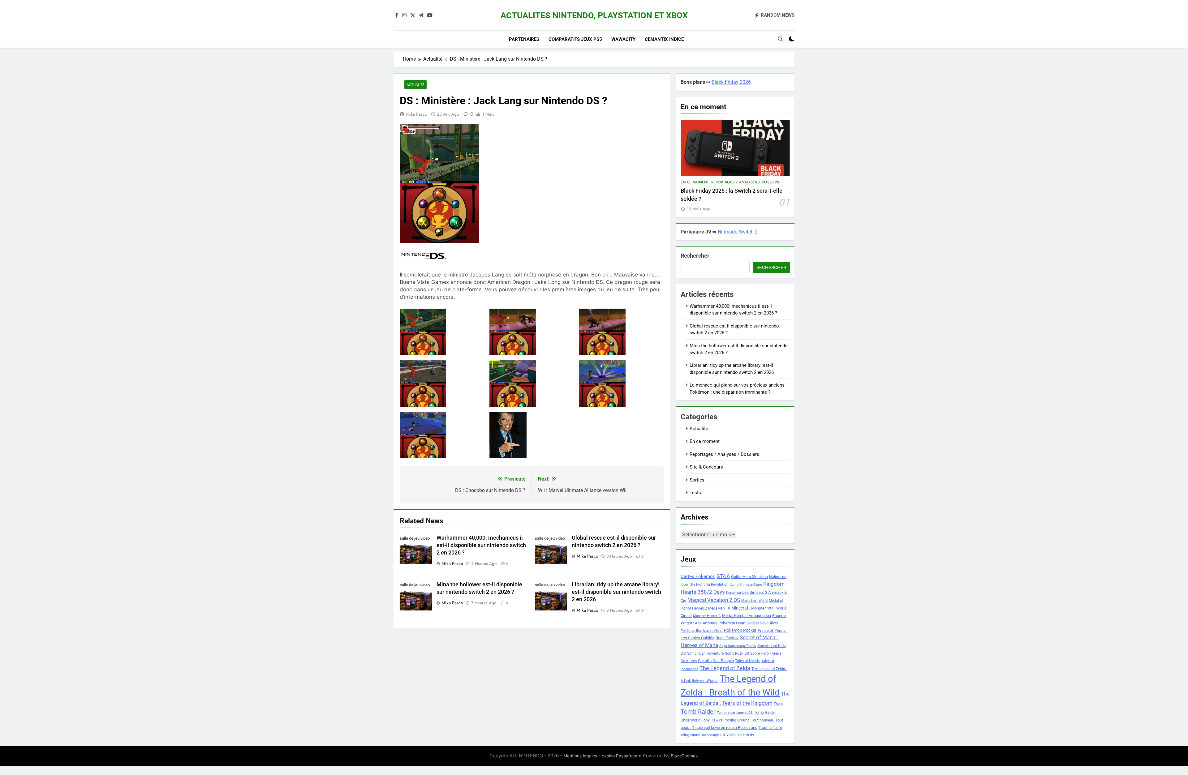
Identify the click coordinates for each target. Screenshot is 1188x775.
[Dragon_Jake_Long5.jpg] (442, 435)
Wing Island (690, 735)
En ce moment (695, 182)
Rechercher (695, 255)
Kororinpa (733, 593)
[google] (421, 15)
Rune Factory (727, 638)
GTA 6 (723, 576)
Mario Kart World (754, 601)
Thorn (778, 704)
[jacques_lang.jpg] (531, 435)
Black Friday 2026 (731, 82)
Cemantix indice (664, 39)
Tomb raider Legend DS (735, 713)
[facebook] (397, 15)
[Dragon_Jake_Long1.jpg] (621, 332)
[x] (412, 15)
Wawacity (623, 39)
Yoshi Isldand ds (740, 735)
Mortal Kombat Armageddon (746, 615)
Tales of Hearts (747, 661)
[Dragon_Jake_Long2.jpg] (442, 383)
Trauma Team (770, 728)
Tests (695, 492)
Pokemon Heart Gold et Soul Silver (748, 623)
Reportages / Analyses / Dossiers (745, 182)
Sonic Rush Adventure (705, 653)
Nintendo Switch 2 (738, 232)
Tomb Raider (698, 711)
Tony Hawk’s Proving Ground (726, 720)
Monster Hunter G (707, 616)
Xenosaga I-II (713, 735)
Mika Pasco (416, 114)
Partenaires (524, 39)
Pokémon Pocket (740, 630)
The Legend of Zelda (724, 668)
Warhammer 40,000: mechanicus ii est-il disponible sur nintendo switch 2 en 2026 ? (481, 545)
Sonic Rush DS (737, 653)
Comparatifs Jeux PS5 (575, 39)
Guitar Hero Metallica (749, 576)
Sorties (697, 480)
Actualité (415, 84)
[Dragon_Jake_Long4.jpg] (621, 383)
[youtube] (429, 15)
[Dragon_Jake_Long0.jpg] (531, 332)
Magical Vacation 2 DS (713, 600)
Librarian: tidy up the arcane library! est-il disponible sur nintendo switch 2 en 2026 (616, 591)
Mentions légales (580, 755)
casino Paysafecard (622, 755)
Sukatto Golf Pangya (716, 660)
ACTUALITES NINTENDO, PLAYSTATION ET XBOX (594, 15)
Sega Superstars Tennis (737, 646)
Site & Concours (706, 467)
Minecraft (740, 608)
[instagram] (404, 15)
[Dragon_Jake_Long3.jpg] (531, 383)
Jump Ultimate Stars (746, 585)
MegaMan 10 (719, 608)
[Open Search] (780, 38)
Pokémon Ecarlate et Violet (702, 631)
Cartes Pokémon (698, 576)
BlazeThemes (684, 755)
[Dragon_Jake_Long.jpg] (442, 332)
